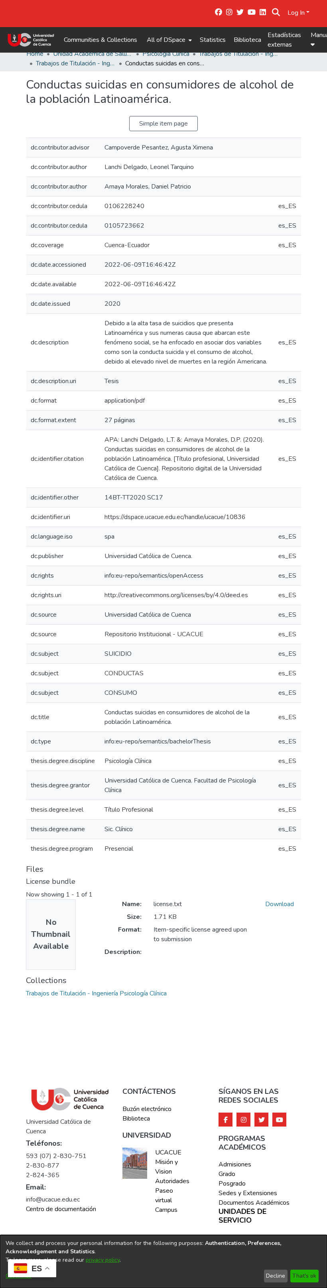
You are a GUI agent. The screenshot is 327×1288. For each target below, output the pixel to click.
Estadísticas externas (284, 40)
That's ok (304, 1276)
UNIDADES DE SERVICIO (242, 1216)
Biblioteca (247, 39)
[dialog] (163, 1261)
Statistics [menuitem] (213, 39)
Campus (166, 1209)
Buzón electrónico (146, 1109)
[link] (96, 993)
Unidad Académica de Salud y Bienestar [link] (93, 53)
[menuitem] (168, 40)
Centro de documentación (61, 1209)
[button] (276, 13)
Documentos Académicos (254, 1202)
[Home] (31, 40)
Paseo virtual (164, 1195)
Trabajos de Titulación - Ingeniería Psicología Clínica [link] (239, 53)
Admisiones (235, 1164)
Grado (227, 1174)
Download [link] (279, 904)
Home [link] (34, 53)
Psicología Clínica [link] (165, 53)
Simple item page (163, 123)
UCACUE (168, 1152)
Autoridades (171, 1181)
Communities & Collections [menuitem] (100, 39)
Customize (19, 1276)
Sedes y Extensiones (248, 1193)
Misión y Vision (166, 1167)
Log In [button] (297, 12)
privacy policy (103, 1260)
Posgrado (232, 1183)
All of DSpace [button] (166, 39)
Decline (275, 1276)
